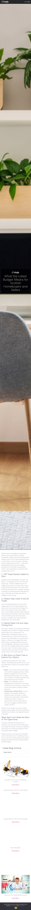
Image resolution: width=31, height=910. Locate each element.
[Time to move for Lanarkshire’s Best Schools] (15, 884)
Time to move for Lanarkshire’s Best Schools (15, 895)
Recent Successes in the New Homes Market (15, 790)
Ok (16, 907)
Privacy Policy (14, 905)
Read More (15, 785)
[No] (29, 906)
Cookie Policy (22, 905)
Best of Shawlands (15, 847)
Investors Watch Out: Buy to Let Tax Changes (15, 819)
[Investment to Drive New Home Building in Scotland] (15, 769)
